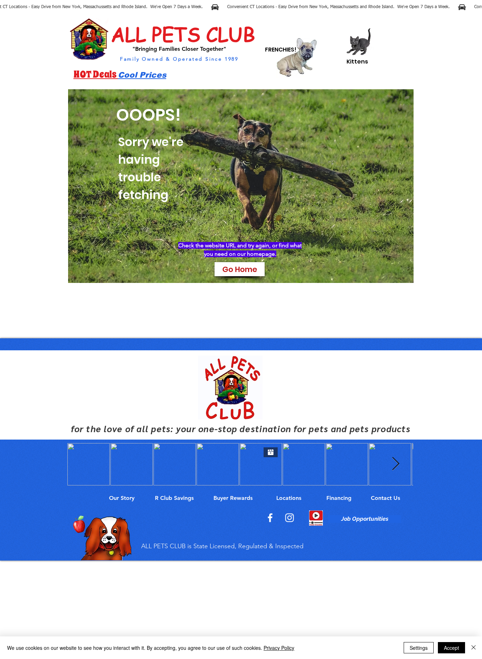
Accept (451, 647)
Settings (419, 647)
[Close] (473, 647)
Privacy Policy (279, 647)
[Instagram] (289, 518)
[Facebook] (270, 518)
